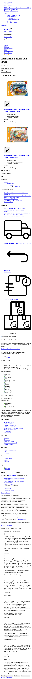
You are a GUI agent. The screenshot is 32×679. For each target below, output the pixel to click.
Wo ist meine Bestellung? (13, 15)
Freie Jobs (6, 461)
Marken (6, 182)
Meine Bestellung (8, 423)
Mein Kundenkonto (9, 422)
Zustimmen (4, 522)
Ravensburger (10, 183)
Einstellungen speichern (7, 676)
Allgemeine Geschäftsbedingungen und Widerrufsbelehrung (14, 482)
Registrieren (7, 440)
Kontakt (9, 21)
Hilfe (5, 13)
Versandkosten (11, 18)
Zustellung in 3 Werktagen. (11, 11)
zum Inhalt (6, 3)
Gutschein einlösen (9, 444)
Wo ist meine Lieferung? (10, 443)
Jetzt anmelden (8, 31)
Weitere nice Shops (9, 490)
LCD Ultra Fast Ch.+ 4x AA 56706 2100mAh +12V (17, 213)
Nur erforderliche (12, 522)
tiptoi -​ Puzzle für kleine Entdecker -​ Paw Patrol (17, 110)
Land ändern (16, 472)
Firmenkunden (7, 432)
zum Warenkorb (8, 5)
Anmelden (6, 438)
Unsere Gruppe (8, 458)
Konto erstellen (8, 37)
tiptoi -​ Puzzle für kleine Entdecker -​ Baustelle (17, 156)
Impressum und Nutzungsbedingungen (14, 478)
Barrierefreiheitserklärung (10, 484)
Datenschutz (7, 479)
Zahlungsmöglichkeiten (13, 19)
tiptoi (12, 185)
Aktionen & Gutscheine (10, 429)
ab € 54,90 (17, 8)
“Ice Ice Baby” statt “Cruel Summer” (13, 200)
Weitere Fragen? (8, 431)
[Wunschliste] (5, 39)
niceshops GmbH (12, 475)
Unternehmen (7, 488)
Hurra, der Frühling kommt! (11, 199)
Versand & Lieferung (9, 426)
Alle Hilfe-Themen (12, 22)
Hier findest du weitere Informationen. (10, 349)
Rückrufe (6, 453)
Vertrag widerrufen (5, 493)
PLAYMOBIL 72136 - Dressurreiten (13, 214)
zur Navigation (8, 2)
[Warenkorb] (17, 41)
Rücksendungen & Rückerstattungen (13, 428)
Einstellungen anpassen (23, 522)
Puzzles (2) (17, 186)
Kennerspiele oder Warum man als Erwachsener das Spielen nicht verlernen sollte (17, 196)
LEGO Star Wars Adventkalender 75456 (14, 216)
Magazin (6, 451)
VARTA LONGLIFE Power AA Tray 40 (14, 208)
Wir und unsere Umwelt (10, 450)
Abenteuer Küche (8, 202)
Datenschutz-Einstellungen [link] (11, 485)
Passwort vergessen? (9, 441)
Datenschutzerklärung (22, 519)
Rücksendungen (11, 16)
